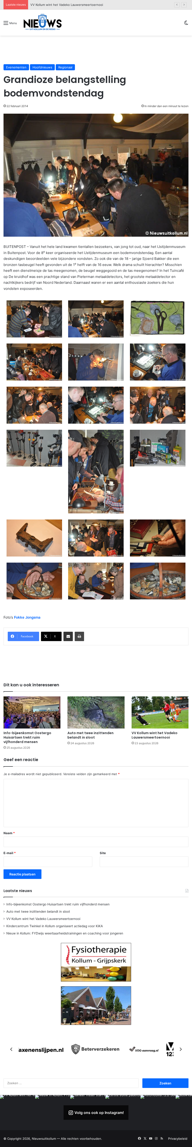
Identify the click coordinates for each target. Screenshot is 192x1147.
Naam (9, 833)
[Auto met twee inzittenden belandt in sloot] (95, 712)
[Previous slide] (11, 1049)
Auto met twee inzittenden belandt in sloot (90, 735)
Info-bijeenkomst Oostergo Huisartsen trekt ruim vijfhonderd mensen (27, 737)
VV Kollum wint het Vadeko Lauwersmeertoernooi (154, 735)
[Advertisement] (96, 49)
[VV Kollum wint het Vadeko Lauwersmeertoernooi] (160, 712)
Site (103, 853)
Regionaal (65, 67)
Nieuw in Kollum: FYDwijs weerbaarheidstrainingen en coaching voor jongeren (64, 933)
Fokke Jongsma (27, 617)
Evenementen (16, 67)
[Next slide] (180, 1049)
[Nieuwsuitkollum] (42, 22)
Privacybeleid (177, 1138)
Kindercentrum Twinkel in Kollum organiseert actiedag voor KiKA (77, 5)
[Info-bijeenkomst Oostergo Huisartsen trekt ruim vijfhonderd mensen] (32, 712)
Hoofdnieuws (42, 67)
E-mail (10, 853)
